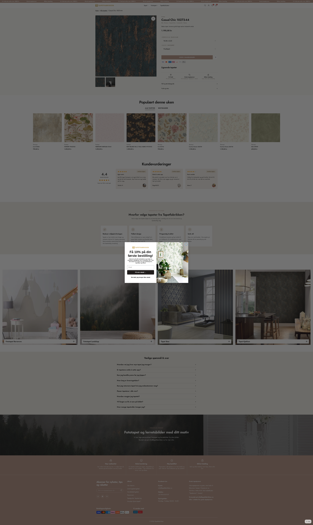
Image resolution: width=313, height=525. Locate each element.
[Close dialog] (186, 244)
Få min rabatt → (140, 272)
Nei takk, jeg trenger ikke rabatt (140, 277)
